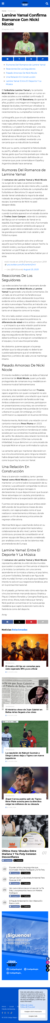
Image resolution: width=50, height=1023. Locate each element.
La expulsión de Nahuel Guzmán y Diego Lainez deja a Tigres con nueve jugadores (24, 755)
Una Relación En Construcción (20, 77)
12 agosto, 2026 (12, 761)
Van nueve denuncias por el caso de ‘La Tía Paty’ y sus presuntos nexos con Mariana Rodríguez (26, 890)
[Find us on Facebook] (2, 1013)
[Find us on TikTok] (11, 1013)
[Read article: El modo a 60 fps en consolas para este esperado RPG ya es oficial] (25, 650)
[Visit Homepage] (25, 3)
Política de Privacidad (27, 1007)
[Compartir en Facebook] (7, 59)
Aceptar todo (33, 1016)
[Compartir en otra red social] (42, 59)
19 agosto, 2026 (12, 715)
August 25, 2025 (30, 269)
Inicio (4, 1006)
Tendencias (12, 11)
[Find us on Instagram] (5, 1013)
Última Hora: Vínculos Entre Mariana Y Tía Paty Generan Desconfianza (19, 854)
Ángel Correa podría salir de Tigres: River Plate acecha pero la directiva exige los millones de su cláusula (23, 801)
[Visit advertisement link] (25, 945)
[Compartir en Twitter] (19, 59)
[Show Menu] (3, 3)
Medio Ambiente (8, 1009)
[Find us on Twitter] (8, 1013)
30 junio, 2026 (11, 807)
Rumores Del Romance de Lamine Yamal (26, 65)
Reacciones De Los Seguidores (20, 69)
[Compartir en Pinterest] (31, 59)
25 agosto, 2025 (8, 29)
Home (4, 11)
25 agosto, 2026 (12, 672)
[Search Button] (47, 3)
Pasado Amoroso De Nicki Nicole (21, 73)
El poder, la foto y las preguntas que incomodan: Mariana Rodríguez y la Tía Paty (27, 868)
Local (11, 1006)
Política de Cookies (26, 1005)
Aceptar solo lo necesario (33, 1012)
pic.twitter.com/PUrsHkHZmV (21, 265)
